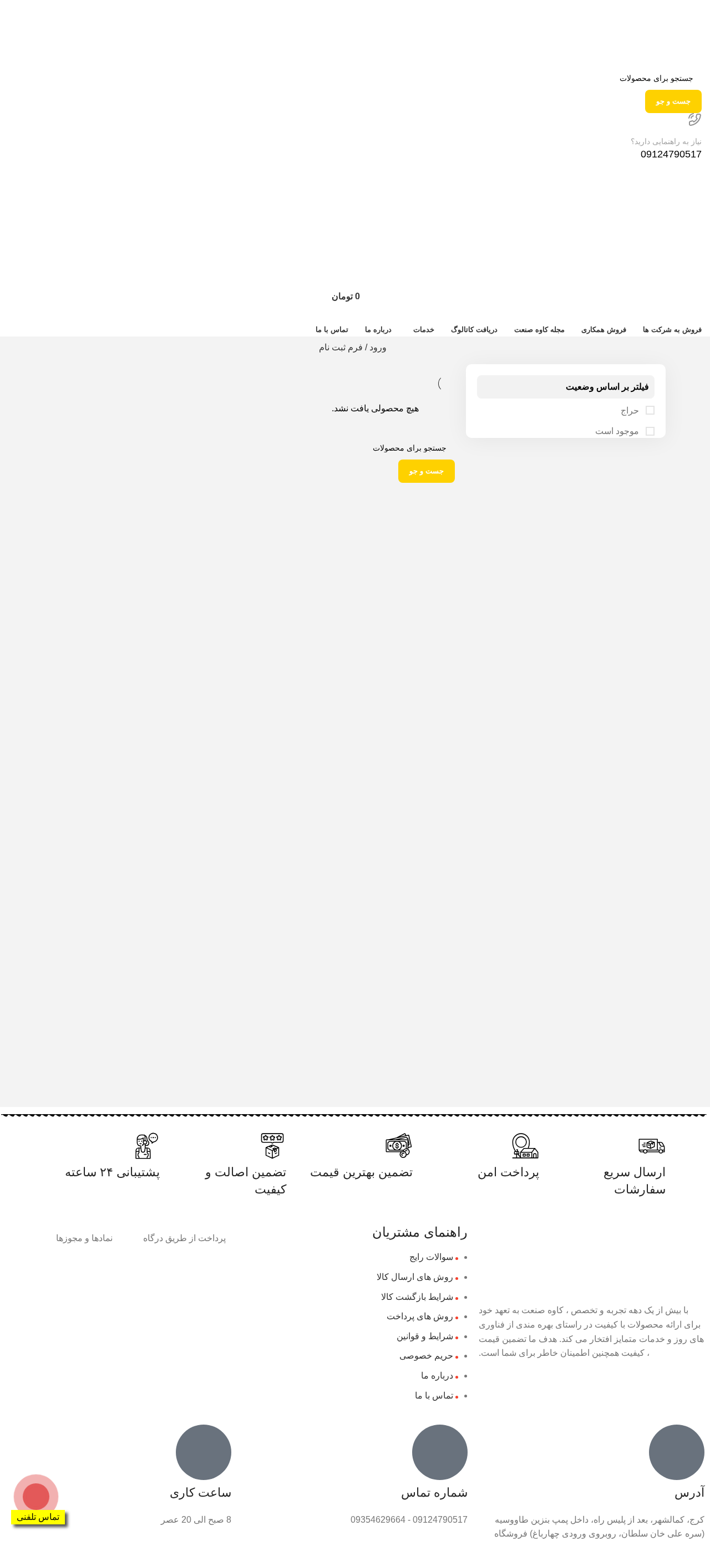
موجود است (618, 431)
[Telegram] (660, 1385)
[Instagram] (690, 1385)
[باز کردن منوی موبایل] (355, 228)
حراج (631, 410)
